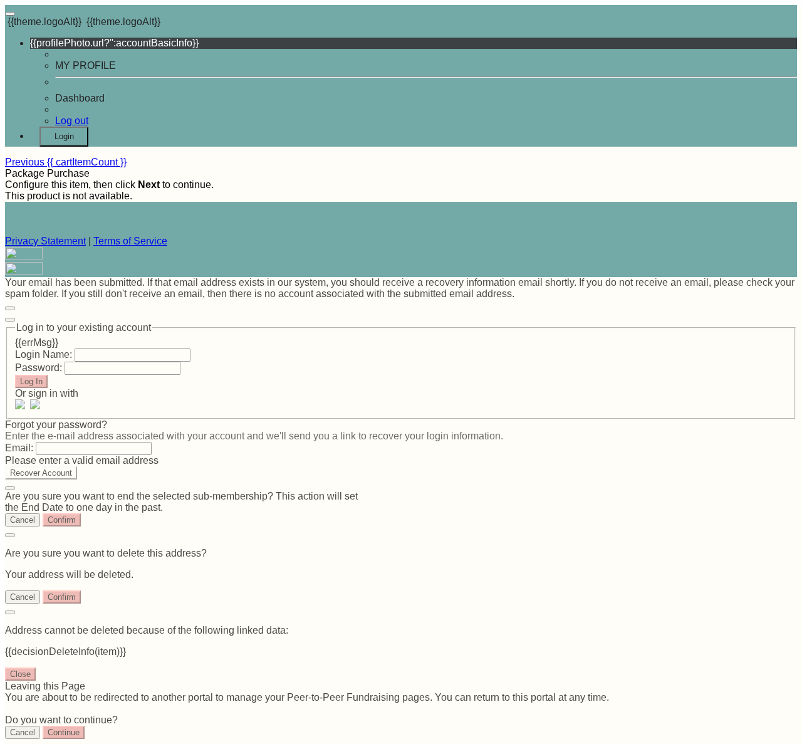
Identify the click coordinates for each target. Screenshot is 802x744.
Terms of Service (130, 241)
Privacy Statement (45, 241)
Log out (71, 120)
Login (64, 136)
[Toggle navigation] (10, 14)
